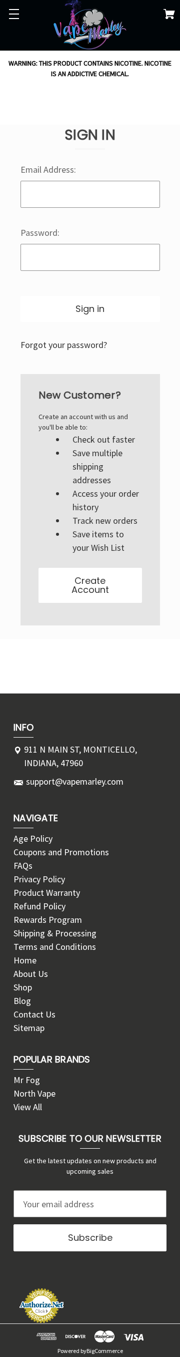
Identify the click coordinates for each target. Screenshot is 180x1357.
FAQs (23, 865)
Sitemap (29, 1028)
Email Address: (48, 169)
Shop (23, 987)
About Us (31, 973)
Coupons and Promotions (61, 852)
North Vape (35, 1093)
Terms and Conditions (55, 946)
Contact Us (35, 1014)
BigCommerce (104, 1350)
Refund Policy (40, 906)
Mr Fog (27, 1080)
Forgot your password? (63, 345)
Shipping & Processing (55, 933)
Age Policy (33, 838)
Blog (22, 1000)
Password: (40, 232)
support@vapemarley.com (75, 781)
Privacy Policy (39, 879)
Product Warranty (47, 892)
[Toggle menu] (14, 14)
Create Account (90, 585)
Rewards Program (48, 919)
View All (28, 1107)
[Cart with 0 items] (169, 16)
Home (25, 960)
